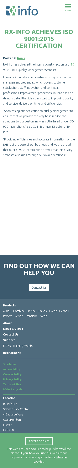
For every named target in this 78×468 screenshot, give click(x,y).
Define (31, 311)
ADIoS (7, 311)
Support (9, 340)
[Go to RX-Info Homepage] (22, 10)
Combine (19, 311)
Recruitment (12, 353)
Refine (19, 316)
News (21, 58)
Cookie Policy (12, 374)
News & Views (13, 328)
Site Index (9, 364)
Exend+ (64, 311)
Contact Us (39, 287)
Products (9, 305)
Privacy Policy (12, 379)
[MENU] (68, 6)
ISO (72, 64)
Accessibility (11, 369)
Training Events (23, 345)
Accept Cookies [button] (39, 441)
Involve (7, 316)
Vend (43, 316)
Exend (53, 311)
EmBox (42, 311)
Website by (13, 389)
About (7, 323)
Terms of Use (12, 384)
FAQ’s (7, 345)
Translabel (31, 316)
